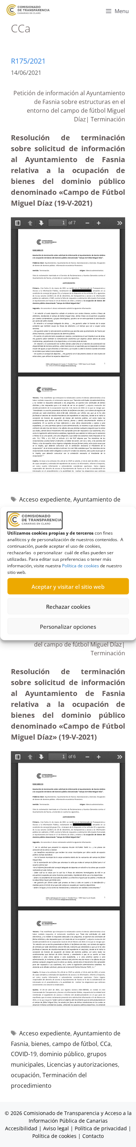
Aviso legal (56, 1128)
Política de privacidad (101, 1128)
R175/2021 (28, 61)
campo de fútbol (74, 1044)
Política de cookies (80, 566)
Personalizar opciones (68, 626)
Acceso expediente (44, 499)
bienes (40, 1044)
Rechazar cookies (68, 606)
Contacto (93, 1135)
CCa (105, 1044)
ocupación (25, 1075)
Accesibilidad (22, 1128)
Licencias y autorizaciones (82, 1064)
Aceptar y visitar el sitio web (68, 586)
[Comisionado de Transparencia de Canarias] (28, 10)
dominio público (62, 1054)
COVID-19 (24, 1054)
